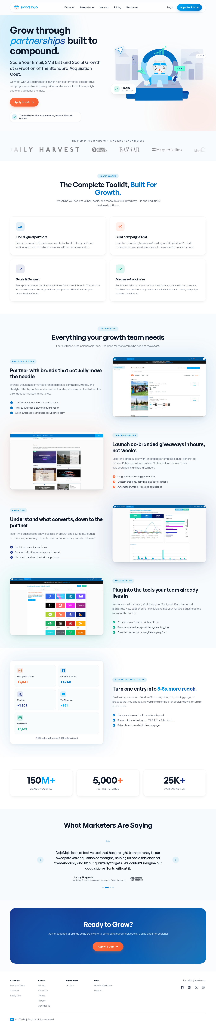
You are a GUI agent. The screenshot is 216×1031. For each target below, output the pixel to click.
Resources (132, 7)
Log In (170, 7)
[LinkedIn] (189, 987)
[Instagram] (203, 987)
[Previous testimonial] (40, 860)
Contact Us (44, 1005)
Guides (70, 985)
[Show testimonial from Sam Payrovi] (113, 887)
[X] (196, 987)
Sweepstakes (87, 7)
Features (69, 7)
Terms (41, 995)
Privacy (42, 1000)
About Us (43, 990)
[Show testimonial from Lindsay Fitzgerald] (107, 887)
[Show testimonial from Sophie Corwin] (110, 887)
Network (104, 7)
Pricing (117, 7)
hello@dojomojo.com (194, 980)
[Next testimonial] (176, 860)
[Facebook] (182, 987)
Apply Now (15, 995)
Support (98, 990)
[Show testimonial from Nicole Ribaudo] (103, 887)
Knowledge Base (103, 985)
